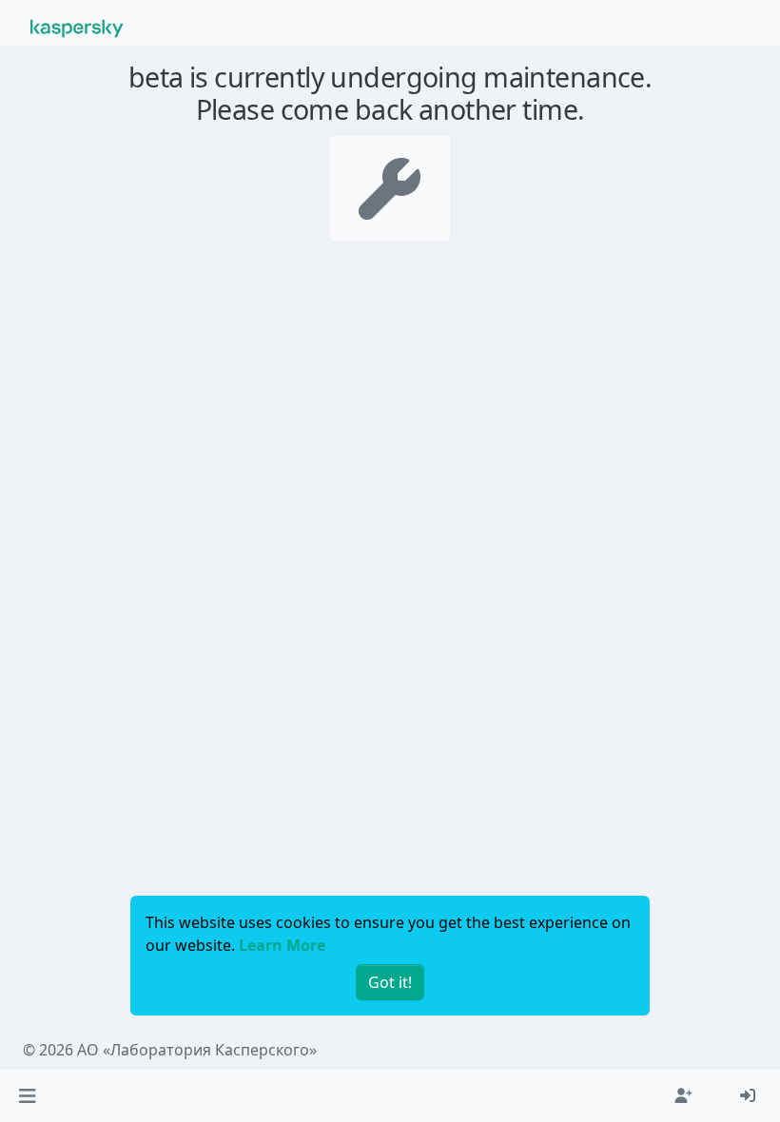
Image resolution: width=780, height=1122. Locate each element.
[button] (27, 1095)
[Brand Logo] (77, 26)
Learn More (282, 945)
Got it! (390, 982)
